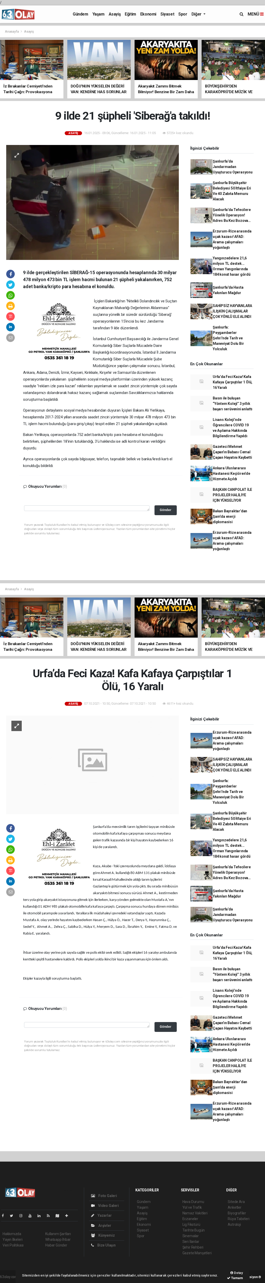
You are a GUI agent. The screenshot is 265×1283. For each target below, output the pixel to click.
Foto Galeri (107, 1196)
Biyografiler (237, 1213)
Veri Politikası (13, 1245)
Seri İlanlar (190, 1242)
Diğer (197, 14)
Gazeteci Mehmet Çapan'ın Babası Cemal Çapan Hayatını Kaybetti (232, 452)
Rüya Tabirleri (238, 1219)
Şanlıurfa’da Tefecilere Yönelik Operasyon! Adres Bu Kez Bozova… (232, 215)
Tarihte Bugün (193, 1230)
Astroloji (234, 1224)
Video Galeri (108, 1206)
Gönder (165, 510)
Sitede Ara (236, 1202)
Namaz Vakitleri (195, 1213)
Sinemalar (190, 1236)
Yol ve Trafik (192, 1207)
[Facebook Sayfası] (5, 1216)
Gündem (80, 14)
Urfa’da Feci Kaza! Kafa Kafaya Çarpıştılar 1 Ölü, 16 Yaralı (232, 382)
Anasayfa (12, 31)
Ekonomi (148, 14)
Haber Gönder (56, 1245)
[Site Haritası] (59, 1216)
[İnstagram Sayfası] (23, 1216)
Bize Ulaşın (106, 1245)
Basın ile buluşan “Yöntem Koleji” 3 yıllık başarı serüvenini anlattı (232, 403)
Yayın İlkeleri (12, 1239)
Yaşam (98, 14)
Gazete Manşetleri (197, 1253)
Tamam (236, 1278)
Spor (182, 14)
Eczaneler (190, 1219)
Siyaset (167, 14)
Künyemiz (106, 1235)
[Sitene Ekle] (68, 1216)
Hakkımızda (12, 1234)
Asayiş (115, 14)
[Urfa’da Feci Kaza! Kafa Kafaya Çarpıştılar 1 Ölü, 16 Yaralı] (92, 764)
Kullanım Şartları (58, 1234)
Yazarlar (104, 1215)
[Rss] (50, 1216)
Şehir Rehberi (193, 1247)
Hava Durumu (193, 1202)
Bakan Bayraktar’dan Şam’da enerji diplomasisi (230, 516)
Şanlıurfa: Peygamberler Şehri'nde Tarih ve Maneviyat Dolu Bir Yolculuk (228, 338)
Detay (238, 1273)
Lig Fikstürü (191, 1224)
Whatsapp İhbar (57, 1239)
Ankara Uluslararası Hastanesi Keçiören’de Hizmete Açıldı (231, 473)
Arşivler (104, 1225)
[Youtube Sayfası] (32, 1216)
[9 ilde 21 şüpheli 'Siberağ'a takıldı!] (92, 202)
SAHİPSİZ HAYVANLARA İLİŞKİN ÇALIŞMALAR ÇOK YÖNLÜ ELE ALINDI (232, 311)
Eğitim (130, 14)
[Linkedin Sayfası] (41, 1216)
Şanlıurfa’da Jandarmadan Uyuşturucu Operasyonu (233, 166)
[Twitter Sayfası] (13, 1216)
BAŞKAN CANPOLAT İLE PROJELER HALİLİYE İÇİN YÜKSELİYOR (232, 494)
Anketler (234, 1207)
